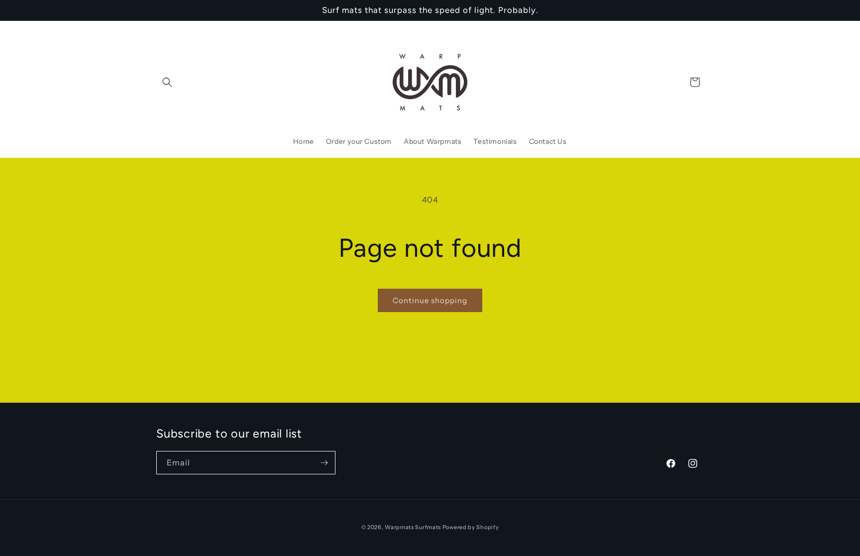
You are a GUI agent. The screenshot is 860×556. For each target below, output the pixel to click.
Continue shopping (430, 300)
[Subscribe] (324, 462)
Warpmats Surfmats (413, 527)
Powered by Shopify (470, 527)
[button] (167, 82)
